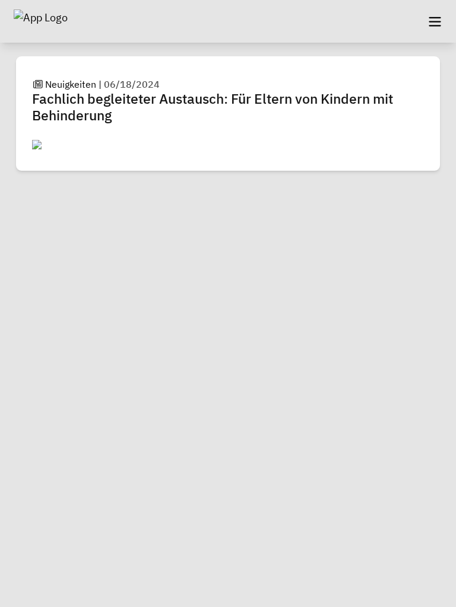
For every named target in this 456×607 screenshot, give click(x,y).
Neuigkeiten (70, 84)
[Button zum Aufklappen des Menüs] (434, 21)
